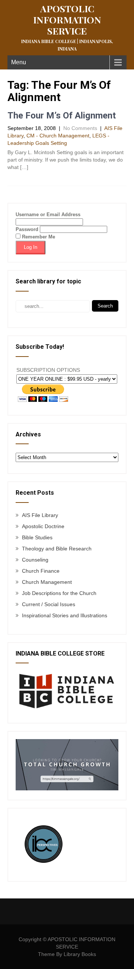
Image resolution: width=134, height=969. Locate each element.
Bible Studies (37, 537)
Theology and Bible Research (57, 549)
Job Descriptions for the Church (59, 593)
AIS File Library (40, 515)
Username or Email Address (48, 214)
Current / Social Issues (48, 604)
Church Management (47, 582)
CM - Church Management (57, 136)
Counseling (35, 560)
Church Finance (41, 571)
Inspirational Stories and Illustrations (64, 615)
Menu (18, 62)
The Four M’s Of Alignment (61, 115)
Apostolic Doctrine (43, 526)
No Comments (80, 128)
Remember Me (37, 237)
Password (27, 229)
